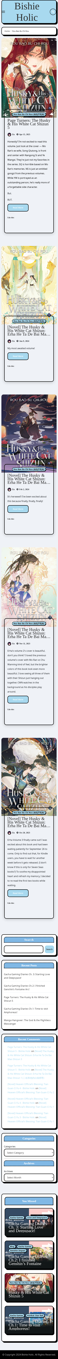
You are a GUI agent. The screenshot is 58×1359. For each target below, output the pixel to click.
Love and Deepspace (37, 1217)
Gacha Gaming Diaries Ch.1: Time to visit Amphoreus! (28, 1325)
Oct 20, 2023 (24, 833)
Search (29, 939)
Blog (12, 1246)
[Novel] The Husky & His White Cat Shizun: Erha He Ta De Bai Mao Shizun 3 (27, 480)
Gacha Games (16, 1217)
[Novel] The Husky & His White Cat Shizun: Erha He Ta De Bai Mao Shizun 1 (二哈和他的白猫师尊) (28, 825)
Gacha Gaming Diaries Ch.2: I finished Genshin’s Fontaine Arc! (28, 1261)
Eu (13, 134)
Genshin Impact (17, 1250)
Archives (8, 1171)
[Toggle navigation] (3, 12)
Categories (9, 1146)
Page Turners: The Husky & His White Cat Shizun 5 (28, 124)
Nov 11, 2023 (24, 644)
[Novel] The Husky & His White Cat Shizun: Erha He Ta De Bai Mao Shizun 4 (27, 332)
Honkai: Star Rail (35, 1315)
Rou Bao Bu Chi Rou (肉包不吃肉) (29, 114)
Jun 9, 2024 (24, 341)
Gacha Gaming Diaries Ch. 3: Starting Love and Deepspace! (28, 1227)
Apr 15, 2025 (24, 134)
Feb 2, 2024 (24, 489)
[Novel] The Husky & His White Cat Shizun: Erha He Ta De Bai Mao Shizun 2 (27, 634)
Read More (18, 207)
